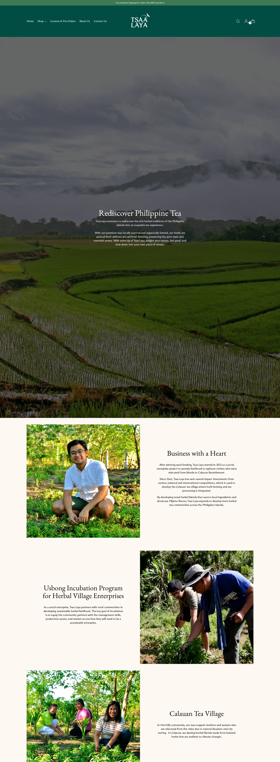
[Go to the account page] (245, 21)
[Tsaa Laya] (140, 21)
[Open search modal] (238, 21)
